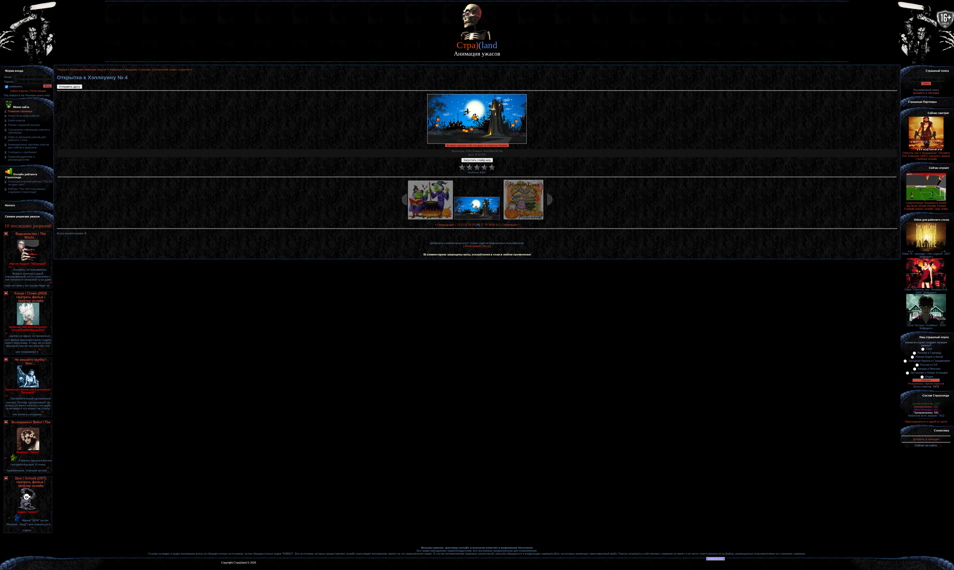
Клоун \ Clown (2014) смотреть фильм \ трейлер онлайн (30, 297)
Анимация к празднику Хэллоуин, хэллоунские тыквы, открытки (149, 69)
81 (497, 224)
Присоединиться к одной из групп (926, 421)
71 (458, 224)
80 (493, 224)
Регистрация (38, 90)
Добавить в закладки (926, 92)
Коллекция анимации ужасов (88, 69)
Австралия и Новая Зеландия (929, 372)
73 (465, 224)
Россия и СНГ (929, 364)
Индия (929, 376)
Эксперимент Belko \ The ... (30, 424)
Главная (62, 69)
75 (473, 224)
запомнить (15, 86)
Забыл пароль (19, 90)
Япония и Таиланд (929, 352)
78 (485, 224)
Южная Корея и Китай (929, 356)
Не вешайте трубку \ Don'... (31, 361)
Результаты (915, 383)
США (929, 348)
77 (482, 224)
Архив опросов (934, 383)
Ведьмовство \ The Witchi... (30, 235)
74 (469, 224)
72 (462, 224)
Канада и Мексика (929, 368)
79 (489, 224)
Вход (486, 246)
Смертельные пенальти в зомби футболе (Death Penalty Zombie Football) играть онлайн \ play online (926, 205)
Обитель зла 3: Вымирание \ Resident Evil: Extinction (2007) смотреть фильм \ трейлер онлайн (926, 155)
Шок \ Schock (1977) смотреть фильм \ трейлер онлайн (30, 482)
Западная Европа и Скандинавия (929, 360)
